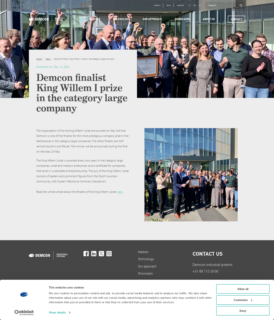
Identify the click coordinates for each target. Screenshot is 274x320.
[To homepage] (55, 255)
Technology (146, 259)
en (194, 5)
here (119, 192)
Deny (243, 310)
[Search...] (241, 5)
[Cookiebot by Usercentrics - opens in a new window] (24, 313)
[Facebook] (86, 253)
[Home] (47, 19)
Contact (236, 19)
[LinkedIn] (93, 253)
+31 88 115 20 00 (205, 271)
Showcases (145, 273)
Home (39, 59)
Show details (57, 312)
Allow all (242, 289)
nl (200, 5)
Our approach (147, 266)
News (48, 59)
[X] (101, 253)
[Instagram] (109, 253)
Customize (241, 300)
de (189, 5)
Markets (143, 252)
